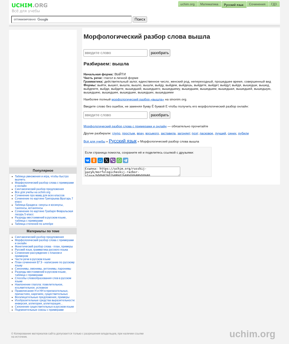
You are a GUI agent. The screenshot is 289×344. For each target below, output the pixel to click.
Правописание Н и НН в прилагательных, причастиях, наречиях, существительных (41, 292)
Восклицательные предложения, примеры (42, 297)
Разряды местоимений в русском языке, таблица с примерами (40, 219)
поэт (195, 133)
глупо (116, 133)
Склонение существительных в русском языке (44, 306)
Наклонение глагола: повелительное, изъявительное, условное (39, 286)
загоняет (183, 133)
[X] (106, 160)
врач (140, 133)
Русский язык (123, 140)
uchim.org (252, 334)
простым (128, 133)
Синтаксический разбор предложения (39, 189)
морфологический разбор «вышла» (138, 99)
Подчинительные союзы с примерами (39, 309)
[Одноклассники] (94, 160)
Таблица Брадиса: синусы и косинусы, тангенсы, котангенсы (39, 206)
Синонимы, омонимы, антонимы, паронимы (43, 268)
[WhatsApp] (119, 160)
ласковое (206, 133)
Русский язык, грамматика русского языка (41, 249)
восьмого (152, 133)
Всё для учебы (94, 141)
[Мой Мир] (100, 160)
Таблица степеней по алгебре (34, 223)
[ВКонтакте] (87, 160)
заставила (168, 133)
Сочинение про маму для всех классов (39, 195)
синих (232, 133)
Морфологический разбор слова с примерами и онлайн (125, 126)
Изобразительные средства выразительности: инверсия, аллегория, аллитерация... (45, 302)
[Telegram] (125, 160)
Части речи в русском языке (33, 259)
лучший (220, 133)
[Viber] (113, 160)
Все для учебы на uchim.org (32, 192)
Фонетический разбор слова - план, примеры (44, 246)
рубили (243, 133)
